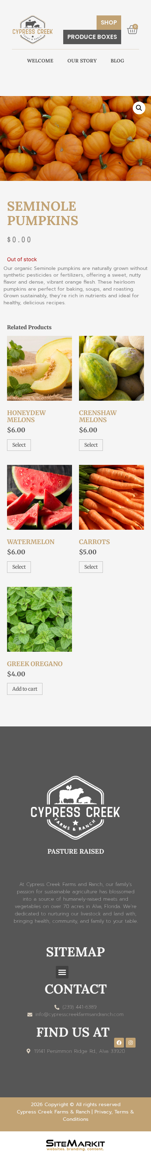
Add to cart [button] (24, 689)
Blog (117, 60)
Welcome (40, 60)
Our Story (82, 60)
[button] (139, 108)
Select (19, 445)
